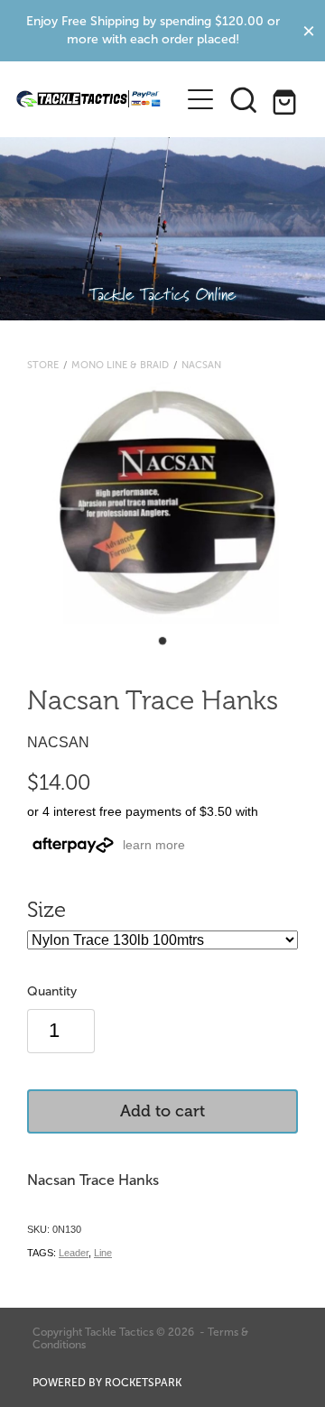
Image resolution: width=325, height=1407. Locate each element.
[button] (243, 99)
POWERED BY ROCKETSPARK (106, 1382)
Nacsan (201, 364)
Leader (73, 1252)
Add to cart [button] (162, 1111)
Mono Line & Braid (120, 364)
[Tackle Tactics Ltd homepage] (88, 99)
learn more (154, 845)
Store (43, 364)
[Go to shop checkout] (287, 99)
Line (103, 1252)
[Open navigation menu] (200, 99)
